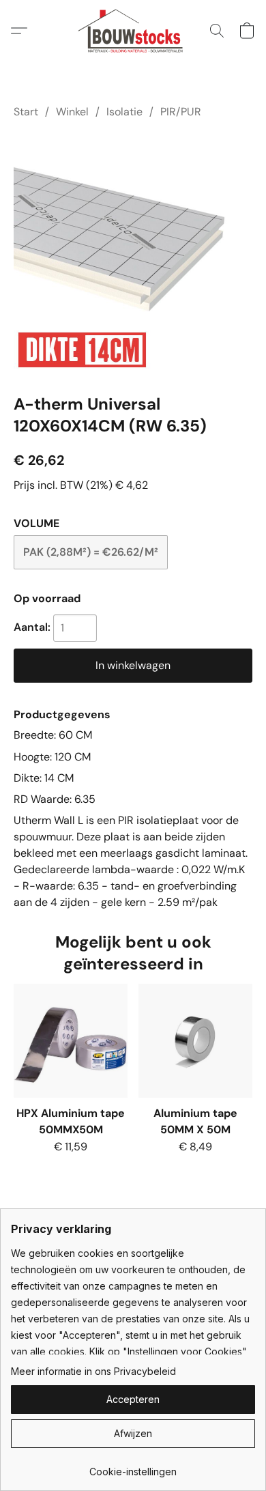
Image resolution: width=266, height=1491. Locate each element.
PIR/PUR (180, 111)
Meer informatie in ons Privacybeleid (93, 1371)
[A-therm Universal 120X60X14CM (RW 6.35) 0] (133, 253)
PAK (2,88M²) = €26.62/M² (90, 552)
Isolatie (124, 111)
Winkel (72, 111)
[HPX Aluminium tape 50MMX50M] (71, 1041)
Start (26, 111)
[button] (133, 30)
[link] (133, 1466)
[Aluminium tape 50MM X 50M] (195, 1041)
